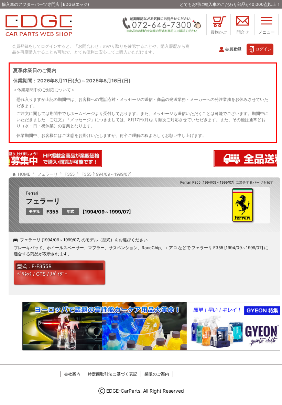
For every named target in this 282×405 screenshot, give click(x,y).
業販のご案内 (156, 374)
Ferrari (32, 193)
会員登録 (233, 48)
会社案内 (72, 374)
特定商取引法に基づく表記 (112, 374)
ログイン (263, 48)
